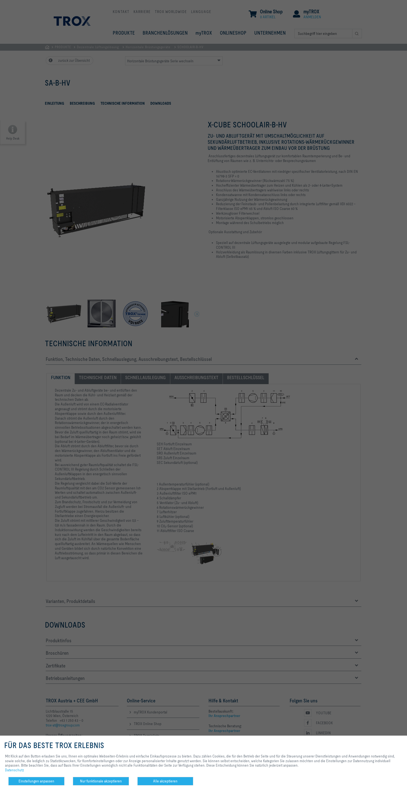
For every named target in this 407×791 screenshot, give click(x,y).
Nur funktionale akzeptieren (101, 781)
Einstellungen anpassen (36, 781)
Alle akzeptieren (165, 781)
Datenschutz (14, 770)
